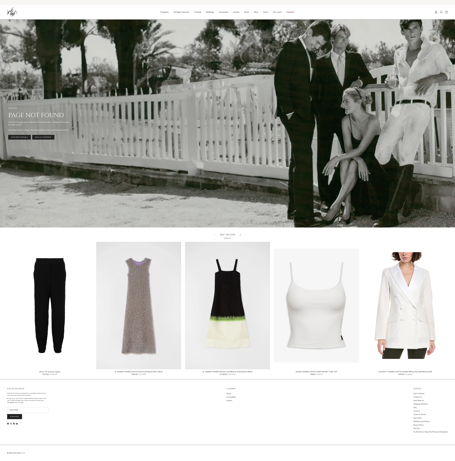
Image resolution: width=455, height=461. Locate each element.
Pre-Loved (277, 12)
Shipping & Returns (420, 404)
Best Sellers (227, 234)
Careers (229, 400)
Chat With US (418, 400)
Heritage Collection (181, 12)
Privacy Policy (418, 425)
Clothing (197, 12)
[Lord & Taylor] (12, 12)
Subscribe (14, 417)
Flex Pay (416, 428)
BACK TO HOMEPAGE (43, 137)
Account (416, 411)
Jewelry (236, 12)
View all (227, 238)
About (228, 393)
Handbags (210, 12)
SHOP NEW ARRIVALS (19, 137)
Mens (256, 12)
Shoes (246, 12)
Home (265, 12)
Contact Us (417, 397)
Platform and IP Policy (421, 421)
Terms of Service (419, 414)
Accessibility (231, 397)
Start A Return (418, 393)
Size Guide (417, 418)
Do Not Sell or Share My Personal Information (430, 432)
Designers (164, 12)
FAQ (415, 407)
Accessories (223, 12)
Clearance (290, 12)
